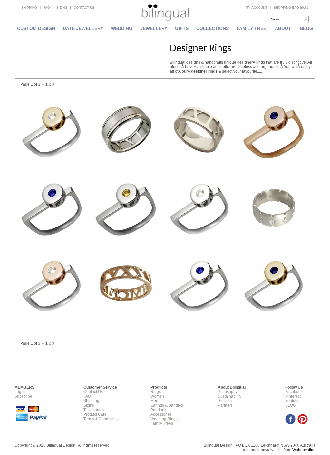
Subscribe (23, 396)
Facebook (294, 391)
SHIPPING (29, 7)
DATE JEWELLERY (83, 28)
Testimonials (94, 410)
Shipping (91, 401)
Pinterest (293, 396)
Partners (225, 405)
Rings (155, 391)
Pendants (158, 410)
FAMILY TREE (251, 28)
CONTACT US (84, 7)
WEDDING (121, 28)
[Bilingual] (165, 13)
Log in (20, 391)
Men (154, 401)
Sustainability (229, 396)
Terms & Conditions (100, 419)
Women (157, 396)
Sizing (88, 405)
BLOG (306, 28)
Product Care (95, 414)
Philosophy (228, 391)
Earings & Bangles (166, 405)
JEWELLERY (153, 28)
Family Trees (161, 423)
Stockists (225, 401)
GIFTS (182, 28)
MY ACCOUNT (256, 7)
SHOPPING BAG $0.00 (291, 7)
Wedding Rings (164, 419)
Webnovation (303, 450)
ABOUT (283, 28)
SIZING (61, 7)
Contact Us (93, 391)
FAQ (47, 7)
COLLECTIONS (212, 28)
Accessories (161, 414)
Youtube (292, 401)
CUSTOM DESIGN (36, 28)
